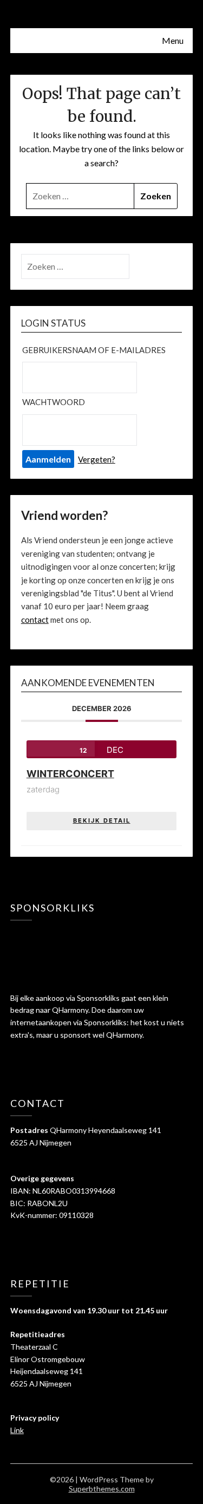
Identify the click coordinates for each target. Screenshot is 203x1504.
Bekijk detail (101, 820)
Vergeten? (96, 459)
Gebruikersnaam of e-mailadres (94, 350)
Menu (173, 40)
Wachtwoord (53, 402)
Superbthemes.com (102, 1488)
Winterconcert (70, 773)
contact (35, 619)
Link (17, 1430)
